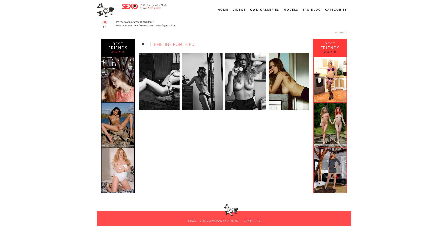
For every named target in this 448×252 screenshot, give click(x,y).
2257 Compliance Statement (220, 221)
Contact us (252, 221)
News (192, 221)
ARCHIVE (340, 32)
